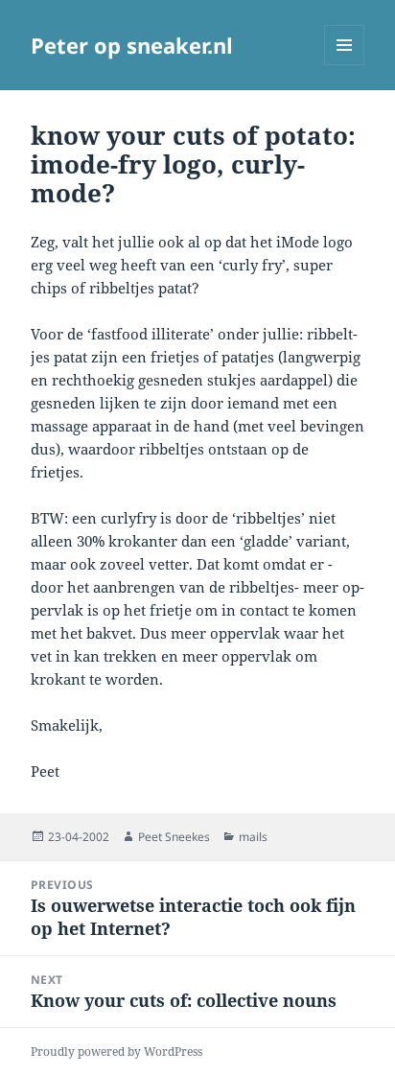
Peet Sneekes (174, 837)
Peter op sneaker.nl (132, 45)
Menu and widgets (344, 64)
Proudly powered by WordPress (116, 1051)
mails (253, 837)
